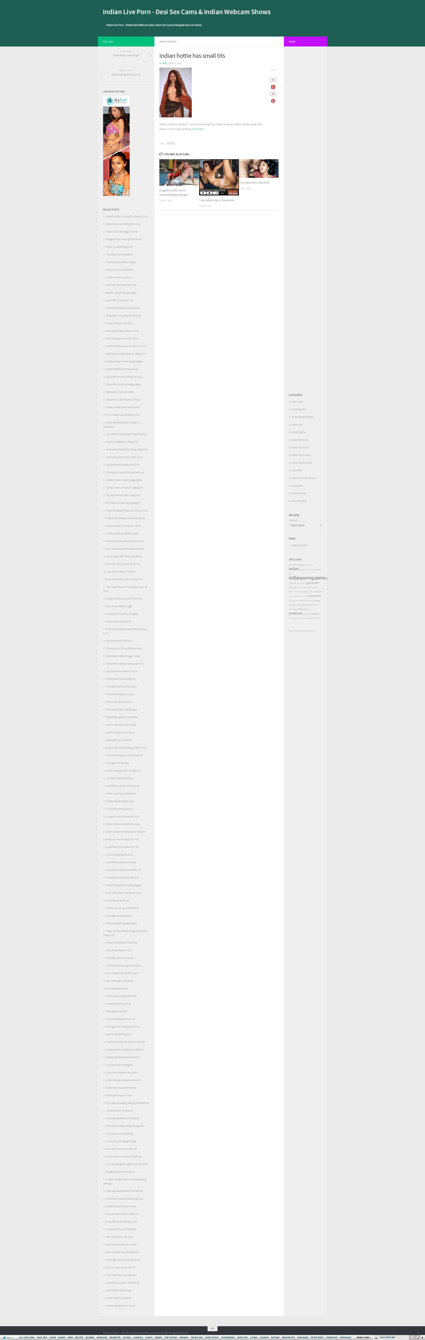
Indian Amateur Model (303, 416)
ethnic (291, 600)
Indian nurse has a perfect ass (121, 793)
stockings (304, 618)
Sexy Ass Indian (299, 500)
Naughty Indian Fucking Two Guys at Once (127, 216)
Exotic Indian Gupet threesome (121, 1087)
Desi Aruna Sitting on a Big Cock (122, 441)
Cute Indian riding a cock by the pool (124, 755)
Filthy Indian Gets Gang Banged (121, 709)
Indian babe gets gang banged (121, 923)
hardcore (295, 613)
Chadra (299, 596)
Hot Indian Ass (299, 409)
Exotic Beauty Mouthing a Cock (121, 1221)
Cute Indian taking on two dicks (121, 1072)
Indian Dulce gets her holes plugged (124, 885)
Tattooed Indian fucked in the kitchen (124, 1191)
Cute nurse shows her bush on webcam (125, 1041)
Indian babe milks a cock (118, 1003)
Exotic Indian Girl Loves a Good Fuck (124, 579)
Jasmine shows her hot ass (119, 1110)
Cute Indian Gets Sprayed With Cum (123, 869)
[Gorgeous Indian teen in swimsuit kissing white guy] (179, 172)
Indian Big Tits (299, 432)
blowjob (315, 613)
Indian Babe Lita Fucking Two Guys (123, 223)
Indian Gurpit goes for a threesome (123, 770)
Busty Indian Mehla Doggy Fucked (123, 656)
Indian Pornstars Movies (304, 478)
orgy (318, 600)
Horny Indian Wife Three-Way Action (124, 556)
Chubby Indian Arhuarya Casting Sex (124, 487)
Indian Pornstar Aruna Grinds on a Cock (126, 346)
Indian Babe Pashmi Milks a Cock (122, 330)
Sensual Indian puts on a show (121, 1244)
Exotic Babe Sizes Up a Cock (120, 694)
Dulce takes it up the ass (118, 900)
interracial (293, 618)
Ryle (164, 63)
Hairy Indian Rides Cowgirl (119, 606)
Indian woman (300, 605)
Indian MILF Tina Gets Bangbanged (123, 384)
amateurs (292, 596)
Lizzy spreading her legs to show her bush (127, 1164)
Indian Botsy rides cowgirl (119, 1290)
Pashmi (291, 592)
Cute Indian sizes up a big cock (121, 1275)
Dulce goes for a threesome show (122, 1026)
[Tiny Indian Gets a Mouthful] (259, 168)
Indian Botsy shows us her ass (121, 862)
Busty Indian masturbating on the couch (126, 747)
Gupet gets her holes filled (118, 740)
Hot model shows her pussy (119, 1236)
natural (291, 565)
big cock (292, 605)
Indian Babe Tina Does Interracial (122, 877)
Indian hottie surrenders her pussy (123, 824)
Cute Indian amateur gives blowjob (123, 965)
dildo (299, 618)
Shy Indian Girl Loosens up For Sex (123, 564)
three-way (302, 583)
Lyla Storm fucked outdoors (120, 778)
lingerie (302, 570)
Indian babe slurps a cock (119, 1095)
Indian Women (167, 41)
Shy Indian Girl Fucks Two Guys (121, 686)
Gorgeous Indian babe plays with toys (125, 1049)
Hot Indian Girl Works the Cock (121, 285)
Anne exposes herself (116, 1011)
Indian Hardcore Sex (302, 462)
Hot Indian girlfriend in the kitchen (123, 1118)
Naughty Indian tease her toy (120, 1171)
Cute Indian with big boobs (119, 808)
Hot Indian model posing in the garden (125, 1125)
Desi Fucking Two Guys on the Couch (124, 457)
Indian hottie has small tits (119, 1297)
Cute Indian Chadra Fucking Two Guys (125, 472)
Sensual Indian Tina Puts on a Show (123, 525)
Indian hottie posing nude (119, 1034)
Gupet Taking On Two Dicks (119, 323)
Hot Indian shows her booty (120, 957)
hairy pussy (309, 565)
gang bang (292, 587)
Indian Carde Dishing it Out (119, 246)
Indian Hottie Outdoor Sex (119, 621)
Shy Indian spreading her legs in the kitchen (127, 1103)
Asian (296, 600)
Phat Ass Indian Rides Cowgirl (120, 262)
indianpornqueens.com (312, 578)
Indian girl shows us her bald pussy (123, 1259)
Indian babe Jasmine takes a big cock (124, 1198)
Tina (296, 592)
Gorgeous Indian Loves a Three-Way (124, 598)
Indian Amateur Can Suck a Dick (122, 338)
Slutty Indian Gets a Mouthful (120, 392)
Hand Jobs (297, 401)
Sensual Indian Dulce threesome (122, 1252)
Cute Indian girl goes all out (119, 854)
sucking (306, 600)
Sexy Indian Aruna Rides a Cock (121, 671)
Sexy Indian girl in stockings (119, 980)
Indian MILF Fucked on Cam (119, 300)
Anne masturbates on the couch (122, 973)
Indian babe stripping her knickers (123, 1057)
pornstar (300, 587)
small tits (197, 129)
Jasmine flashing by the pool (120, 1019)
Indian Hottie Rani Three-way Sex (122, 369)
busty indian (311, 592)
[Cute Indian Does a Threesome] (219, 177)
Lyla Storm (307, 614)
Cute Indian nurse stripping (119, 1133)
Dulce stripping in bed (117, 988)
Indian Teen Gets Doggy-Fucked (121, 231)
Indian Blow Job (300, 439)
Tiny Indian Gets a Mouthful (254, 182)
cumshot (305, 596)
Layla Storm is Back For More (120, 571)
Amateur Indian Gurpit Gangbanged (124, 480)
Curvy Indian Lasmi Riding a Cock (123, 414)
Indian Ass (297, 424)
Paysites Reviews (311, 631)
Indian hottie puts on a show (120, 732)
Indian (294, 568)
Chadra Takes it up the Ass (119, 277)
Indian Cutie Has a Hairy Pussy (121, 724)
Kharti (307, 570)
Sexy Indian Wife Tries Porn (119, 640)
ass (305, 587)
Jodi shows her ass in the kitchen (122, 908)
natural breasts (312, 587)
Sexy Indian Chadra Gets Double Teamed (126, 434)
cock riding (298, 609)
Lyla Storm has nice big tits (119, 1064)
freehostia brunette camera (297, 631)
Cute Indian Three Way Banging (122, 613)
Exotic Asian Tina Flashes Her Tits (122, 847)
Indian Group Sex (300, 447)
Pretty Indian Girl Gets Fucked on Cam (124, 541)
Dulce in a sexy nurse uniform (120, 1267)
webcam (313, 600)
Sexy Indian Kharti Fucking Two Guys (124, 376)
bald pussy (302, 592)
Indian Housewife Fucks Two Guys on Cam (127, 510)
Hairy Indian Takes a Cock (119, 950)
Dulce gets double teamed (119, 915)
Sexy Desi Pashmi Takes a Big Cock (123, 495)
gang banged (299, 565)
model (300, 600)
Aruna (319, 618)
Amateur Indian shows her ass (121, 1206)
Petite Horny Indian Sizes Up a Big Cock (125, 353)
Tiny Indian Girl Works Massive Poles (124, 648)
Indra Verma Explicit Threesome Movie (124, 548)
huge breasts (293, 583)
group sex (312, 582)
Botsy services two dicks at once (122, 839)
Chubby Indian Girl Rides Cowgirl (122, 533)
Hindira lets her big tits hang (120, 801)
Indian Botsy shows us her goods (122, 785)
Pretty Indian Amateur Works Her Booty (125, 518)
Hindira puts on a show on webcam (123, 1156)
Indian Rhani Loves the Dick (119, 269)
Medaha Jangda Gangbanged (121, 292)
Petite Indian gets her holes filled (122, 717)
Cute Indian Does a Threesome (216, 200)
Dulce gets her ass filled (117, 762)
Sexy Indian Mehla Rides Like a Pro (123, 464)
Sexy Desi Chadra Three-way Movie (123, 399)
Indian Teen (297, 485)
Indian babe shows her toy (119, 701)
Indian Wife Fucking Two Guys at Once (125, 663)
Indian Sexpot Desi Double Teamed (123, 308)
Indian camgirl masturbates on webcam (125, 831)
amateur (309, 604)
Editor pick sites (299, 545)
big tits (319, 591)
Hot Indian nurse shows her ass (121, 1148)
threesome (315, 595)
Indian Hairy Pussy (301, 455)
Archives (293, 520)
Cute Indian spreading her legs (121, 1141)
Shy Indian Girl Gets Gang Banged (122, 502)
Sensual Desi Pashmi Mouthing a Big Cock (127, 449)
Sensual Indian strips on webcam (122, 1213)
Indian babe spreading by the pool (123, 1080)
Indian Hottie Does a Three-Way (121, 942)
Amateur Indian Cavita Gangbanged (124, 361)
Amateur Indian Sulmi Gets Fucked (123, 407)
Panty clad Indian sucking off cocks (123, 892)
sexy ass (306, 609)
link (422, 1288)
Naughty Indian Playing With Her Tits (124, 239)
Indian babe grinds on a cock (120, 1305)
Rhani (312, 570)
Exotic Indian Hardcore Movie (120, 678)
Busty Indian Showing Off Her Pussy (123, 315)
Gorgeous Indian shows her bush (122, 816)
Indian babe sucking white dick (121, 996)
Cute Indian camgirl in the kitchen (122, 1282)
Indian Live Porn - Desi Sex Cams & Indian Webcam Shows (186, 11)
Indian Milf (297, 470)
